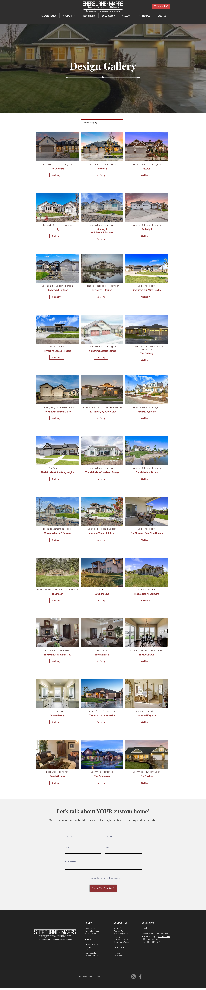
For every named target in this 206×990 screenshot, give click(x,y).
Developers (118, 956)
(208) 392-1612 (153, 942)
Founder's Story (91, 945)
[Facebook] (140, 976)
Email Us (145, 928)
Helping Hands (91, 956)
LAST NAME (110, 836)
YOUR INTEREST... (71, 861)
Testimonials (90, 953)
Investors (118, 953)
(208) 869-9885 (162, 934)
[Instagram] (133, 976)
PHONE (108, 848)
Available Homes (92, 931)
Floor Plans (90, 928)
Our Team (89, 947)
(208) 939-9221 (155, 939)
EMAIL (67, 848)
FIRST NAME (69, 836)
